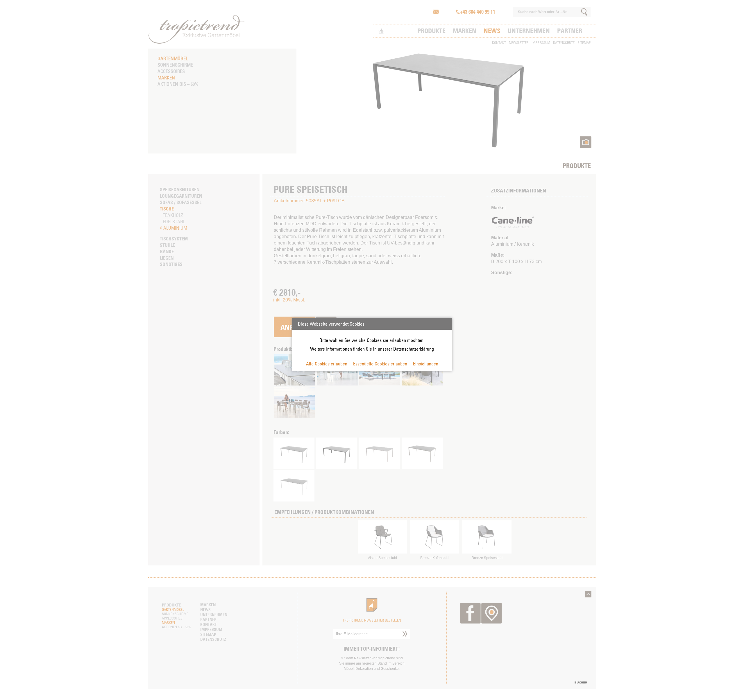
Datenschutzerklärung (413, 349)
